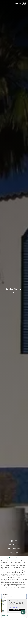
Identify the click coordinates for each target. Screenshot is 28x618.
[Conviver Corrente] (20, 3)
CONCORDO (17, 610)
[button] (4, 3)
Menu (3, 3)
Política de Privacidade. (16, 606)
